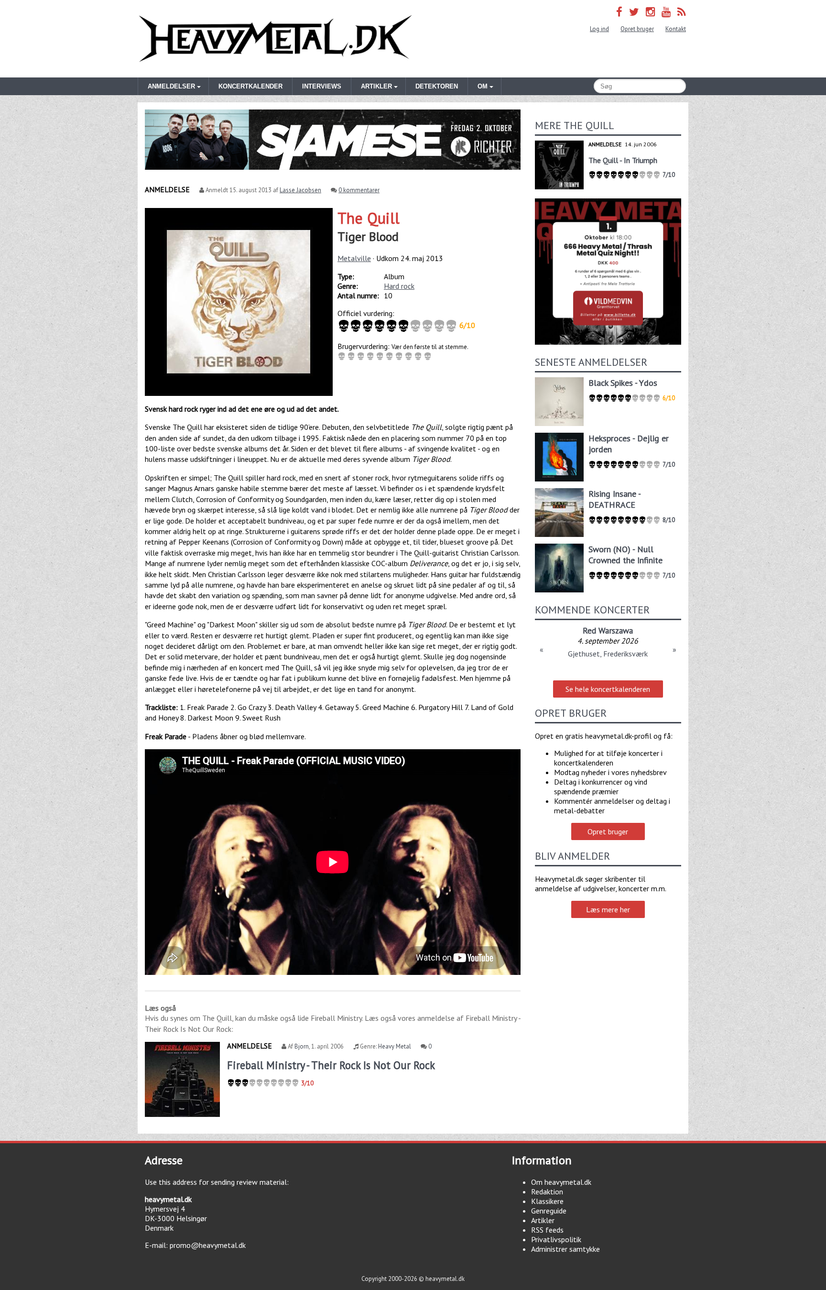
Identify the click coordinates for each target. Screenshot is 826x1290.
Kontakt (675, 29)
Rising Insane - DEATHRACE (614, 499)
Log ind (599, 29)
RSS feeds (547, 1230)
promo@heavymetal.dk (208, 1245)
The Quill (368, 218)
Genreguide (548, 1210)
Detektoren (436, 86)
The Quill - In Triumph (622, 160)
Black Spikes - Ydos (622, 382)
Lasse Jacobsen (300, 190)
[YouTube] (666, 12)
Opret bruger (637, 29)
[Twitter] (634, 12)
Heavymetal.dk (275, 38)
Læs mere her (608, 909)
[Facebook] (619, 12)
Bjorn (301, 1046)
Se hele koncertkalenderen (607, 689)
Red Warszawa (608, 630)
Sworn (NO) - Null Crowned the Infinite (625, 555)
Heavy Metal (394, 1046)
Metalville (354, 258)
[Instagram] (650, 12)
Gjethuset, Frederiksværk (608, 653)
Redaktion (547, 1191)
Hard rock (399, 286)
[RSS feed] (681, 12)
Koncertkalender (250, 86)
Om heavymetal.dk (561, 1182)
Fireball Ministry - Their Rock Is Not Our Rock (331, 1065)
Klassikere (547, 1201)
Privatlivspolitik (556, 1239)
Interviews (321, 86)
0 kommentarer (359, 190)
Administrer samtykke (565, 1249)
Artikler (542, 1220)
